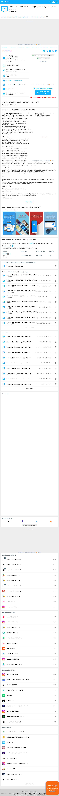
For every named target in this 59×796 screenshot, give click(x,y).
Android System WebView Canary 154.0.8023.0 (18, 737)
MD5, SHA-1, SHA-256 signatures (14, 80)
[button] (44, 51)
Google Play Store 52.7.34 (13, 580)
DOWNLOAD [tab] (4, 47)
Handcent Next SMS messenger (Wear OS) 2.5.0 (19, 352)
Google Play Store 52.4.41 (13, 575)
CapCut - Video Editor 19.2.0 (14, 722)
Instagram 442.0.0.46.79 (13, 622)
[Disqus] (29, 455)
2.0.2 (32, 17)
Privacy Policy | (21, 793)
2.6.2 (17, 210)
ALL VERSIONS (53, 47)
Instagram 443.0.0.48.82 (13, 659)
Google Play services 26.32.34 (14, 664)
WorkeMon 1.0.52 (11, 769)
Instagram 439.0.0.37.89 (13, 607)
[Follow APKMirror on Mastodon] (22, 522)
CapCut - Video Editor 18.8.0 (14, 559)
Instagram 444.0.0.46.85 (13, 711)
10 (13, 84)
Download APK (44, 92)
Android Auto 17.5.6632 (12, 654)
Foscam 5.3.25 (10, 742)
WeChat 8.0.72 (10, 695)
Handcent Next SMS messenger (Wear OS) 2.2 (18, 379)
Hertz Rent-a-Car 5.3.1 (12, 758)
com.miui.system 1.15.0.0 (13, 632)
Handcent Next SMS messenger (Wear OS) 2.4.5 (19, 357)
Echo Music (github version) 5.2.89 (15, 591)
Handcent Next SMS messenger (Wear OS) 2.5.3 (19, 347)
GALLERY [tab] (28, 47)
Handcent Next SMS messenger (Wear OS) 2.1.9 (19, 384)
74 (12, 58)
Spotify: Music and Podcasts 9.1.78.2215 (17, 716)
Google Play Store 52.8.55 (13, 627)
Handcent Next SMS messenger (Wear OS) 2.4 (18, 368)
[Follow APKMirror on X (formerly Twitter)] (8, 522)
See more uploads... (29, 327)
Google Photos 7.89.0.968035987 (15, 690)
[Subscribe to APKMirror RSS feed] (51, 522)
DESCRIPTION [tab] (21, 47)
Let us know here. (33, 791)
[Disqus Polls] (29, 415)
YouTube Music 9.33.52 (12, 616)
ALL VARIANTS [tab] (35, 47)
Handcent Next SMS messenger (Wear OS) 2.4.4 (19, 363)
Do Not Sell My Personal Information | (34, 793)
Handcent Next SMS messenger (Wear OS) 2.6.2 (19, 336)
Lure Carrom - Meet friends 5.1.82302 (16, 747)
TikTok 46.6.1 (10, 700)
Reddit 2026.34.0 (11, 648)
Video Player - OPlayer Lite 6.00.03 (15, 732)
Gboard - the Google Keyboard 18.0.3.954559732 (19, 679)
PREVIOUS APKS (44, 47)
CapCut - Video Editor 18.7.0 (14, 585)
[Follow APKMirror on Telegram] (36, 522)
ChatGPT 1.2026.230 (12, 685)
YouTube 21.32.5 (11, 601)
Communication (6, 51)
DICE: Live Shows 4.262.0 (13, 779)
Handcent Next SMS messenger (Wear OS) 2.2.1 (19, 373)
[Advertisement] (29, 32)
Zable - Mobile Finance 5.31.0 (14, 774)
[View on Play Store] (50, 51)
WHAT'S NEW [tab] (12, 47)
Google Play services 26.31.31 (14, 638)
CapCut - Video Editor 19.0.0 (14, 570)
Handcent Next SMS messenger (15, 266)
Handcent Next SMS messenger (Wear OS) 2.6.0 (19, 342)
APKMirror (7, 2)
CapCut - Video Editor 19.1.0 (14, 564)
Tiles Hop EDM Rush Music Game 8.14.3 (17, 753)
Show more (28, 202)
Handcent (14, 12)
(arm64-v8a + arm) (39, 17)
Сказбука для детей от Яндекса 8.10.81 (17, 763)
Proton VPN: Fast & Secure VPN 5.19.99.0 (17, 706)
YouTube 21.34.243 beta (13, 643)
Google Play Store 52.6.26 (13, 596)
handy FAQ (31, 243)
